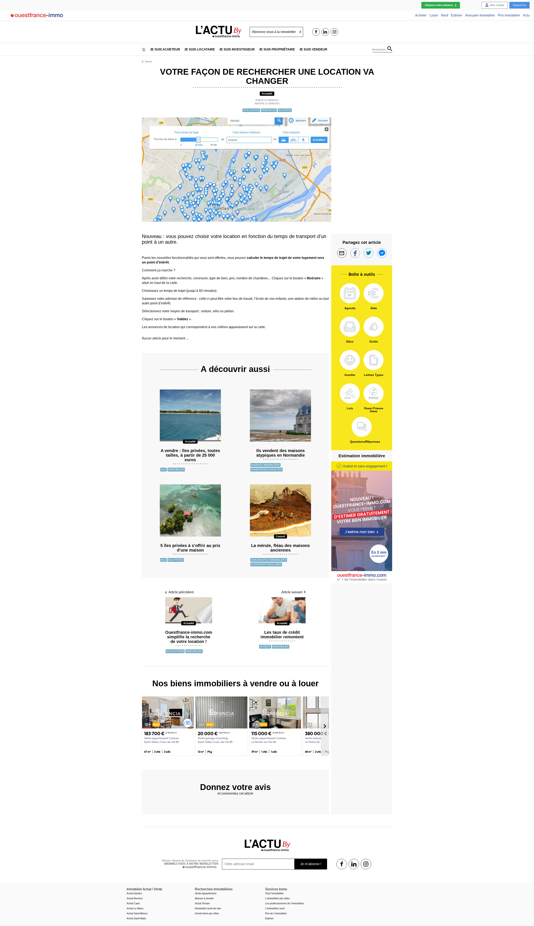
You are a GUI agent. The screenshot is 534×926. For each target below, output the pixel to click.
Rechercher (379, 49)
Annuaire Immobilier (480, 15)
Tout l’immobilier (274, 893)
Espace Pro (519, 5)
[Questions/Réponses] (362, 427)
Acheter (421, 15)
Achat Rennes (135, 898)
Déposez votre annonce (439, 5)
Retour (148, 61)
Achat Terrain (202, 903)
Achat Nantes (134, 893)
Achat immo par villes (207, 913)
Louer (433, 15)
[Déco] (350, 327)
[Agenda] (350, 293)
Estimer (456, 15)
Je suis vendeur (313, 49)
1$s (341, 864)
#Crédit (265, 646)
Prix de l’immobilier (276, 913)
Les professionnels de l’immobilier (284, 903)
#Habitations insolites (266, 469)
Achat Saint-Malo (136, 918)
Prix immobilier (509, 15)
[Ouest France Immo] (374, 393)
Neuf (444, 15)
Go (300, 32)
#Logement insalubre (266, 564)
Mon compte (497, 5)
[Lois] (350, 393)
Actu (526, 15)
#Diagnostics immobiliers (268, 559)
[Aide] (374, 293)
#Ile (163, 469)
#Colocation (251, 110)
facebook (316, 32)
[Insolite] (350, 360)
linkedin (325, 32)
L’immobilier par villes (277, 898)
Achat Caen (133, 903)
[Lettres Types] (374, 360)
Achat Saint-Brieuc (137, 913)
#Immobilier (269, 110)
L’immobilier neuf (275, 908)
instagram (334, 32)
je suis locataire (199, 49)
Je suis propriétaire (277, 49)
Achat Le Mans (135, 908)
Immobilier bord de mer (208, 908)
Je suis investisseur (237, 49)
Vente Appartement (205, 893)
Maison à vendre (204, 898)
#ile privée (175, 559)
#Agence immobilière (265, 465)
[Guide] (374, 327)
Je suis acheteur (165, 49)
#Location (284, 110)
